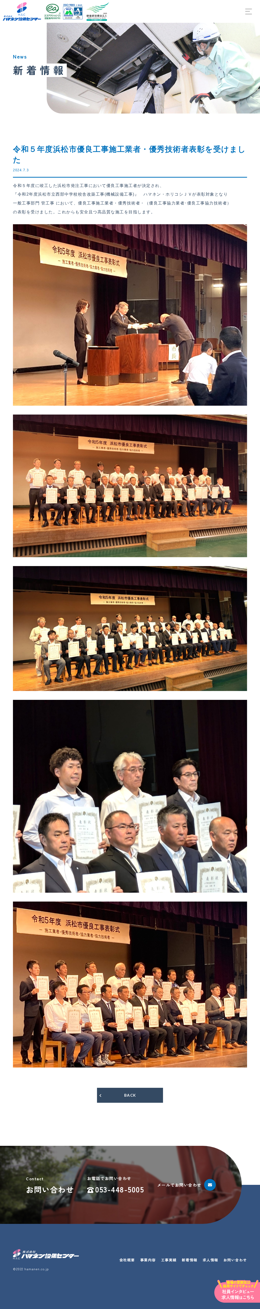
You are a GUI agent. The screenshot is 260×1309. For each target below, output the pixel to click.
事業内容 (148, 1259)
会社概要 (127, 1259)
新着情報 (190, 1259)
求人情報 (210, 1259)
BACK (130, 1095)
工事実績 (169, 1259)
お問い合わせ (235, 1259)
